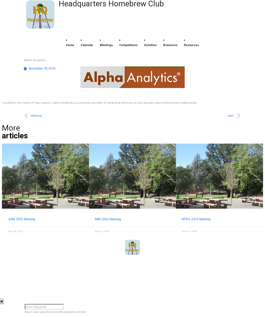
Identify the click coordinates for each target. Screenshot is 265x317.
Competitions (128, 45)
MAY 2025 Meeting (108, 219)
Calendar (87, 45)
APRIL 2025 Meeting (196, 219)
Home (70, 45)
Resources (191, 45)
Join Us (33, 271)
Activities (150, 45)
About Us (34, 261)
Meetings (106, 45)
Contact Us (35, 266)
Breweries (170, 45)
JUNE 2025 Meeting (21, 219)
